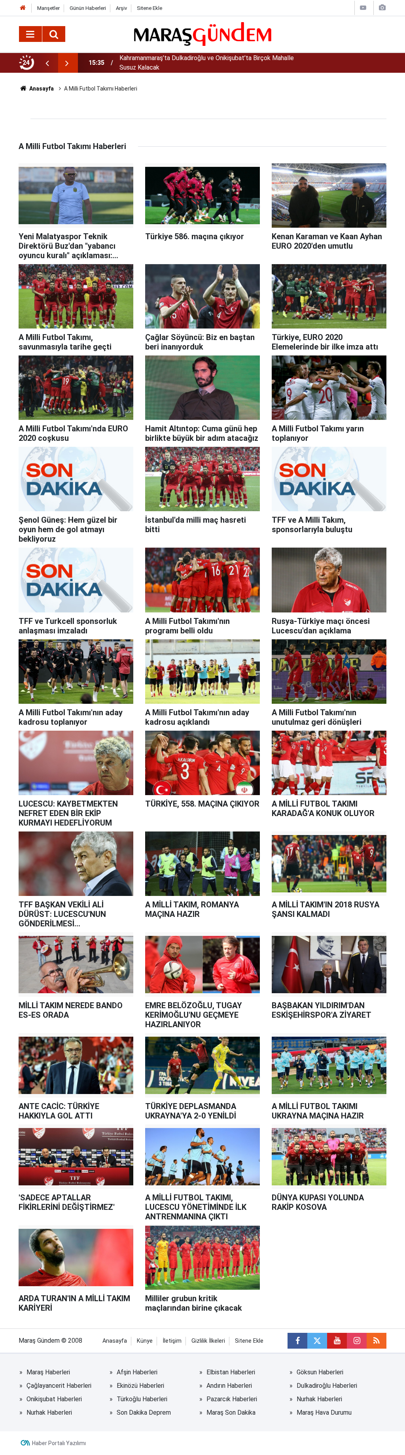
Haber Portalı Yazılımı (59, 1443)
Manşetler (48, 8)
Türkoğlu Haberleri (142, 1399)
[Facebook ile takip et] (297, 1341)
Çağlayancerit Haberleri (58, 1385)
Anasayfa (41, 88)
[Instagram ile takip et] (357, 1341)
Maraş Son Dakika (230, 1412)
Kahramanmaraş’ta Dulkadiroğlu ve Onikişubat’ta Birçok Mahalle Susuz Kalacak (206, 62)
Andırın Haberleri (229, 1385)
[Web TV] (363, 7)
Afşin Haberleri (137, 1372)
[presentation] (47, 63)
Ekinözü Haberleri (140, 1385)
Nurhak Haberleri (319, 1399)
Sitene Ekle (149, 8)
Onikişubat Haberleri (54, 1399)
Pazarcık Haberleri (231, 1399)
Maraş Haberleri (48, 1372)
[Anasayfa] (23, 8)
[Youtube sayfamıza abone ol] (337, 1341)
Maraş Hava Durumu (324, 1412)
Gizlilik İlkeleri (208, 1341)
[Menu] (30, 34)
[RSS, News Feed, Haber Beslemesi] (376, 1341)
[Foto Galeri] (382, 7)
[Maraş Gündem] (202, 34)
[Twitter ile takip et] (317, 1341)
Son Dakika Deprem (144, 1412)
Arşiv (121, 8)
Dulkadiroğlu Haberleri (327, 1385)
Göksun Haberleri (320, 1372)
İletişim (172, 1341)
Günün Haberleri (88, 8)
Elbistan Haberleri (230, 1372)
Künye (145, 1341)
